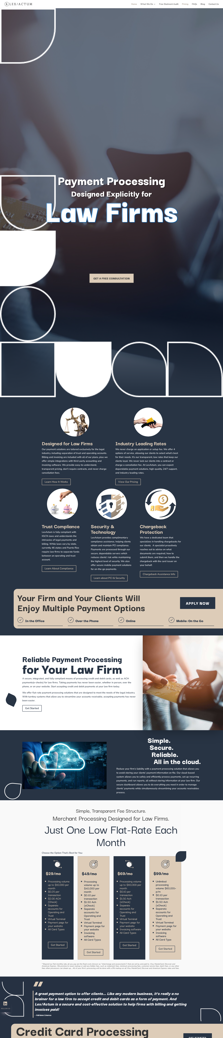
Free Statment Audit (168, 4)
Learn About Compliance (59, 568)
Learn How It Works (56, 482)
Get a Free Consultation (111, 278)
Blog (203, 4)
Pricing (185, 4)
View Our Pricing (128, 482)
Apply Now (197, 603)
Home (134, 4)
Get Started (32, 708)
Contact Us (214, 4)
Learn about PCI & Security (109, 578)
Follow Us (5, 1008)
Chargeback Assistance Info (159, 574)
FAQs (194, 4)
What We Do (146, 4)
